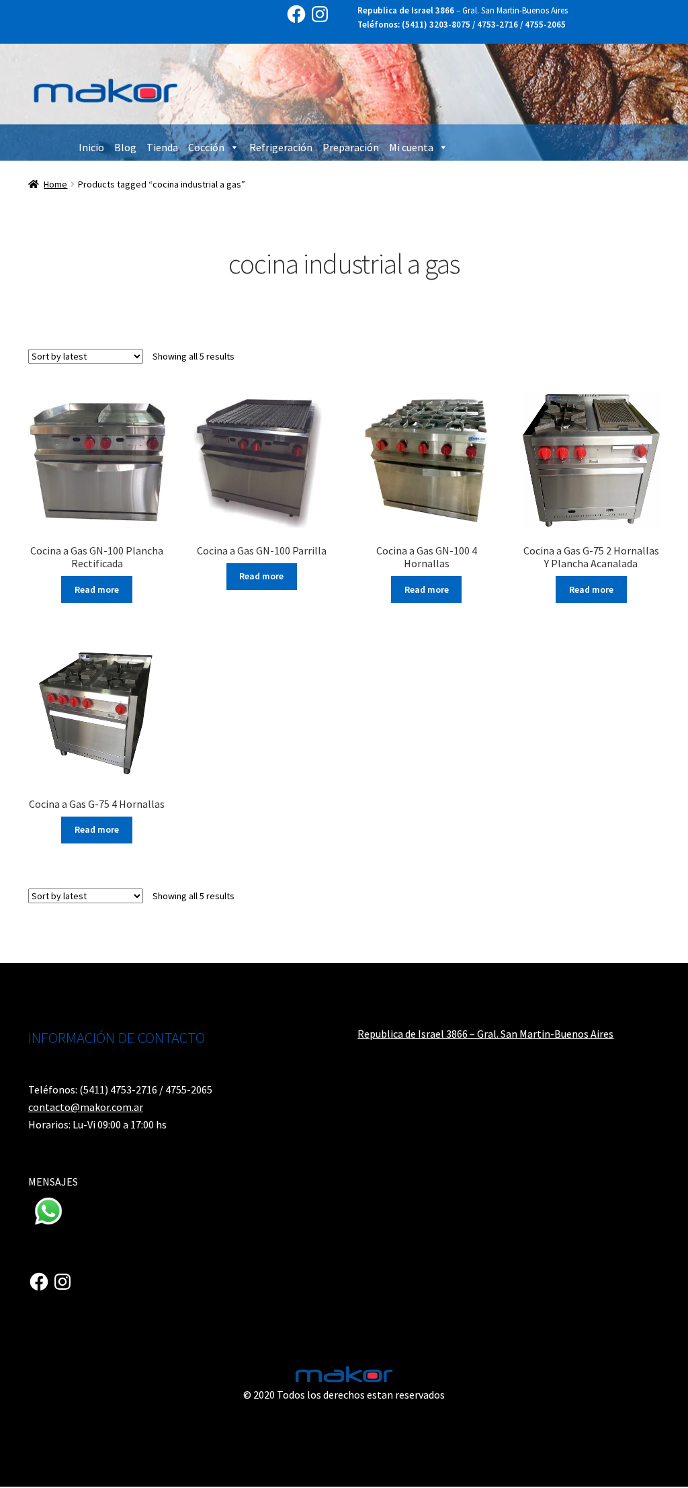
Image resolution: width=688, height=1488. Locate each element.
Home (55, 184)
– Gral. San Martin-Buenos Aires (462, 10)
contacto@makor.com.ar (85, 1107)
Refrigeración (280, 147)
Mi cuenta (411, 147)
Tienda (162, 147)
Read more (97, 589)
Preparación (350, 147)
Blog (125, 147)
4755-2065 (545, 24)
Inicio (91, 147)
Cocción (206, 147)
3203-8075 (449, 24)
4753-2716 (497, 24)
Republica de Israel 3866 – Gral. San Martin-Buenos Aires (485, 1033)
